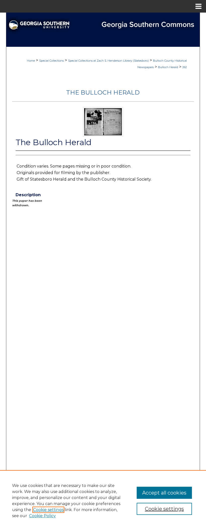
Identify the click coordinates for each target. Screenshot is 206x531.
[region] (103, 500)
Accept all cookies (164, 493)
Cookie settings (48, 509)
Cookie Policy (42, 515)
